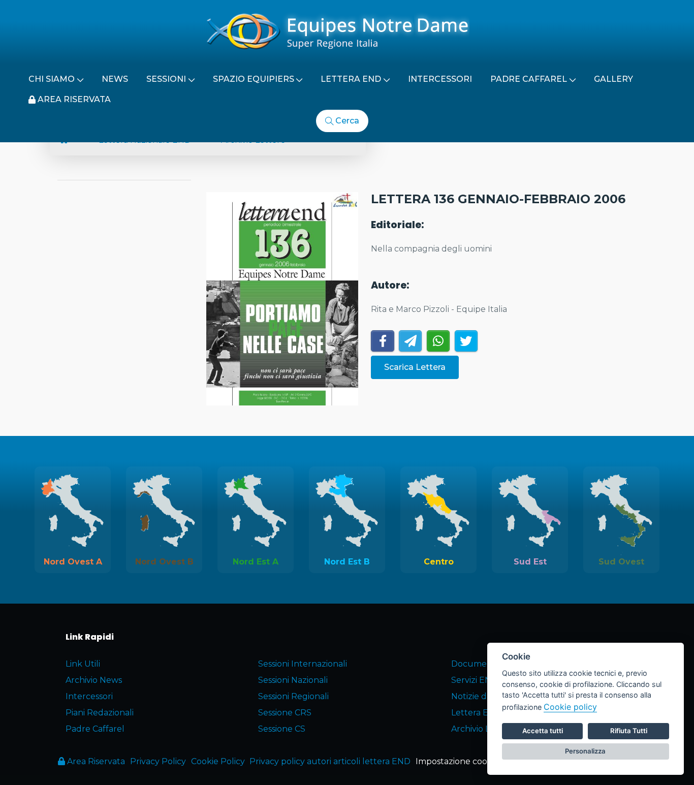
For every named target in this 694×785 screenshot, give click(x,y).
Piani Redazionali (100, 712)
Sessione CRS (284, 712)
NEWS (115, 79)
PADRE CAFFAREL (528, 79)
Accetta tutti (542, 731)
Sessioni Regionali (293, 696)
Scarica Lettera (415, 367)
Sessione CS (281, 729)
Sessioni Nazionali (293, 680)
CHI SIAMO (51, 79)
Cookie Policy (218, 761)
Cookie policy (570, 707)
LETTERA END (351, 79)
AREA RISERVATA (73, 99)
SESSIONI (166, 79)
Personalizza (585, 751)
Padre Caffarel (95, 729)
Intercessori (89, 696)
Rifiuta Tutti (628, 731)
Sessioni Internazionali (302, 664)
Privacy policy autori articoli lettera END (330, 761)
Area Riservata (95, 761)
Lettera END (476, 712)
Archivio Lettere (483, 729)
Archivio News (94, 680)
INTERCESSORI (440, 79)
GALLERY (613, 79)
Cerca (346, 120)
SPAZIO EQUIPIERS (253, 79)
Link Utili (83, 664)
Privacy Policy (158, 761)
